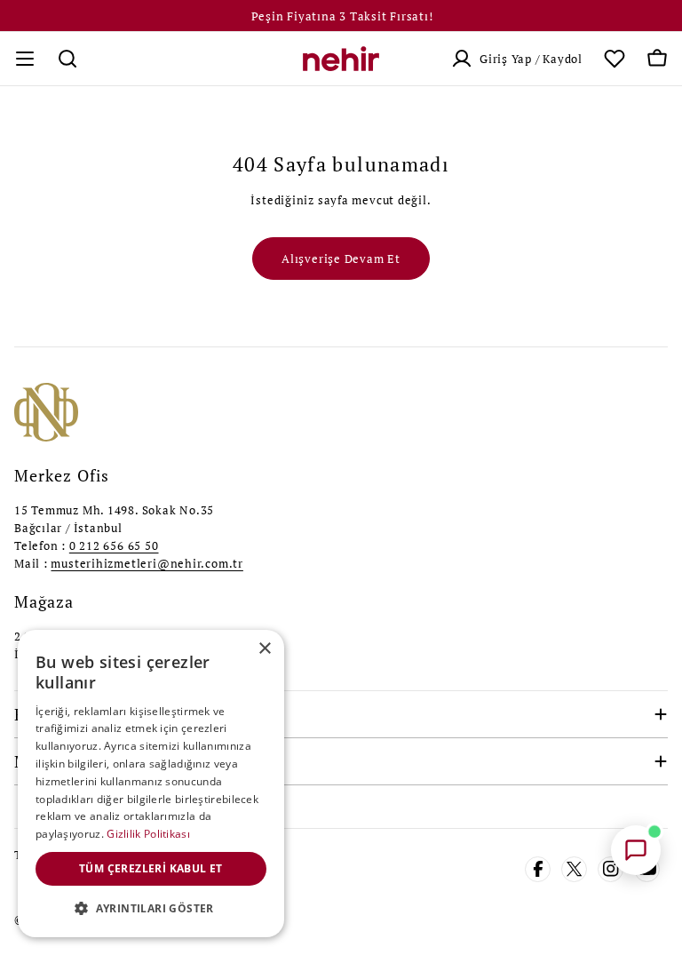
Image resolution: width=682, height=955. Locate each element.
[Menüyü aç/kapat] (25, 58)
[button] (151, 908)
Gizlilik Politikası (148, 833)
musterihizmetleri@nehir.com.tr (146, 563)
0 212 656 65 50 (114, 545)
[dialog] (151, 783)
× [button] (264, 649)
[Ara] (67, 58)
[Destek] (636, 850)
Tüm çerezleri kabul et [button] (151, 868)
